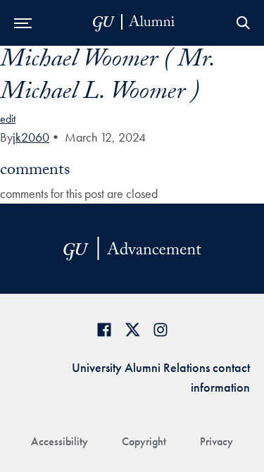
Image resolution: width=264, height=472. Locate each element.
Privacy (216, 441)
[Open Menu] (23, 23)
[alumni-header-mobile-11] (134, 23)
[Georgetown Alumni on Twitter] (132, 329)
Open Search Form (243, 23)
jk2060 (31, 137)
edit (7, 118)
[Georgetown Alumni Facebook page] (104, 329)
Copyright (144, 441)
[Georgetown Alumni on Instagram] (160, 329)
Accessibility (59, 441)
